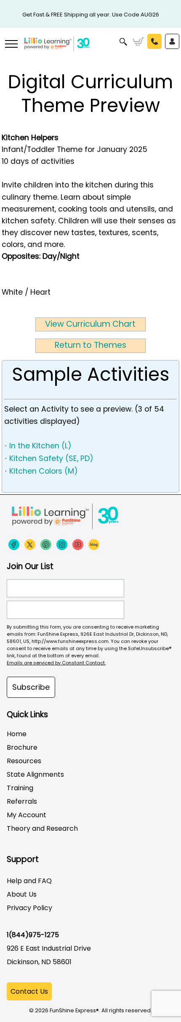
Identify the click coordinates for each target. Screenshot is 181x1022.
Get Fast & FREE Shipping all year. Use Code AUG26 (90, 15)
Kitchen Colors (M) (43, 471)
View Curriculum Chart (90, 324)
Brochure (22, 747)
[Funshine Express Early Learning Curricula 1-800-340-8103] (90, 49)
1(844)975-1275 (33, 935)
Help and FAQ (29, 881)
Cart (138, 41)
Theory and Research (42, 828)
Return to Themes (90, 345)
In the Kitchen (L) (40, 446)
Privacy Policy (29, 908)
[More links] (11, 45)
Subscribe (31, 687)
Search (123, 41)
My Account (26, 815)
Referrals (22, 801)
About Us (22, 894)
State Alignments (35, 774)
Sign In (172, 41)
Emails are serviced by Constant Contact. (56, 662)
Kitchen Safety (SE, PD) (51, 458)
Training (20, 788)
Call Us (154, 41)
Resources (24, 761)
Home (17, 734)
